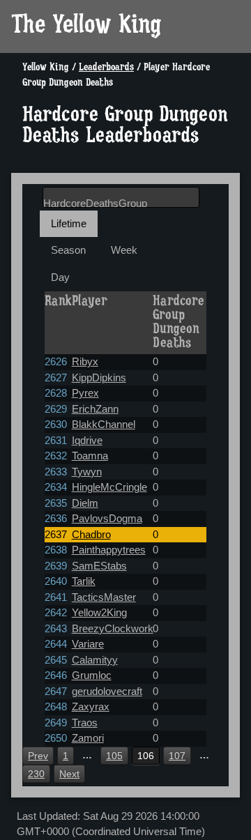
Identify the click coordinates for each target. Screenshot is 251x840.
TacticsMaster (104, 597)
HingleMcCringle (109, 487)
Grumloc (92, 675)
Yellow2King (99, 612)
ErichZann (95, 409)
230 (36, 773)
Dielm (85, 503)
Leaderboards (106, 68)
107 (177, 755)
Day (60, 277)
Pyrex (85, 393)
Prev (38, 755)
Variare (88, 644)
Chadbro (91, 534)
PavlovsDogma (107, 518)
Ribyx (85, 361)
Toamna (90, 455)
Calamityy (95, 660)
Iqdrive (87, 440)
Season (68, 250)
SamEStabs (99, 566)
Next (69, 773)
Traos (85, 722)
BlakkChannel (103, 424)
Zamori (88, 738)
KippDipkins (99, 377)
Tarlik (84, 581)
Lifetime (68, 223)
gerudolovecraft (107, 691)
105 (114, 755)
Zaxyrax (90, 706)
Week (124, 250)
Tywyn (87, 472)
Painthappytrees (109, 550)
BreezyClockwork (112, 628)
